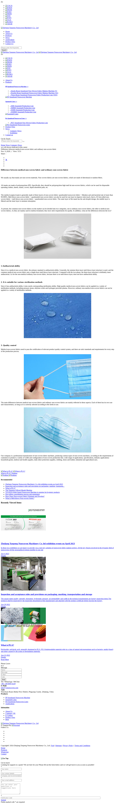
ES (10, 12)
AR (11, 24)
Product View (10, 42)
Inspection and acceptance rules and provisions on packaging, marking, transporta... (34, 486)
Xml (52, 746)
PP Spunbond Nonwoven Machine (17, 698)
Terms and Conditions (82, 746)
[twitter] (6, 160)
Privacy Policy (68, 746)
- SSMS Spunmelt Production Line (22, 110)
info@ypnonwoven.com (9, 688)
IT (10, 16)
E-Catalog (9, 715)
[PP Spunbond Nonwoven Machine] (18, 97)
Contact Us (9, 44)
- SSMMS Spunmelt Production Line (23, 112)
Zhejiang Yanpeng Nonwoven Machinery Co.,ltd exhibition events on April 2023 (34, 484)
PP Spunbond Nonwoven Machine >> (16, 86)
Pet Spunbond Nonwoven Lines (16, 702)
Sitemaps (58, 746)
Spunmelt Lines (11, 700)
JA (10, 20)
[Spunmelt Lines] (11, 114)
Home (7, 32)
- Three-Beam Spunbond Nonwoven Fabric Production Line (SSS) (33, 95)
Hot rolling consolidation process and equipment (22, 494)
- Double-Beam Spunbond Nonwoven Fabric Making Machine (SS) (34, 93)
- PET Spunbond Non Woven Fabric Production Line (29, 123)
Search (4, 50)
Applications (9, 40)
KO (11, 22)
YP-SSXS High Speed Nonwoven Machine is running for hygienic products (32, 492)
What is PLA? (10, 488)
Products (8, 36)
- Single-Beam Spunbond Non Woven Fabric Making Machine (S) (33, 91)
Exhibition (13, 133)
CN (11, 6)
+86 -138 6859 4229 (8, 684)
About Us (8, 34)
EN (11, 8)
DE (11, 10)
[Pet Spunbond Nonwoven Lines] (17, 125)
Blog (7, 719)
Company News (15, 131)
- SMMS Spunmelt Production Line (22, 108)
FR (10, 14)
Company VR (10, 713)
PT (10, 18)
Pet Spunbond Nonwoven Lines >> (16, 118)
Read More (5, 659)
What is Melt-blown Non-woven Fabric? (19, 498)
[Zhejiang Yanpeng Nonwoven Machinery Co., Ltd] (20, 28)
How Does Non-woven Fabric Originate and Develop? (24, 496)
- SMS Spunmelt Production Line (22, 106)
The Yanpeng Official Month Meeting (18, 490)
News (7, 38)
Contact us (9, 135)
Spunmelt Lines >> (11, 101)
